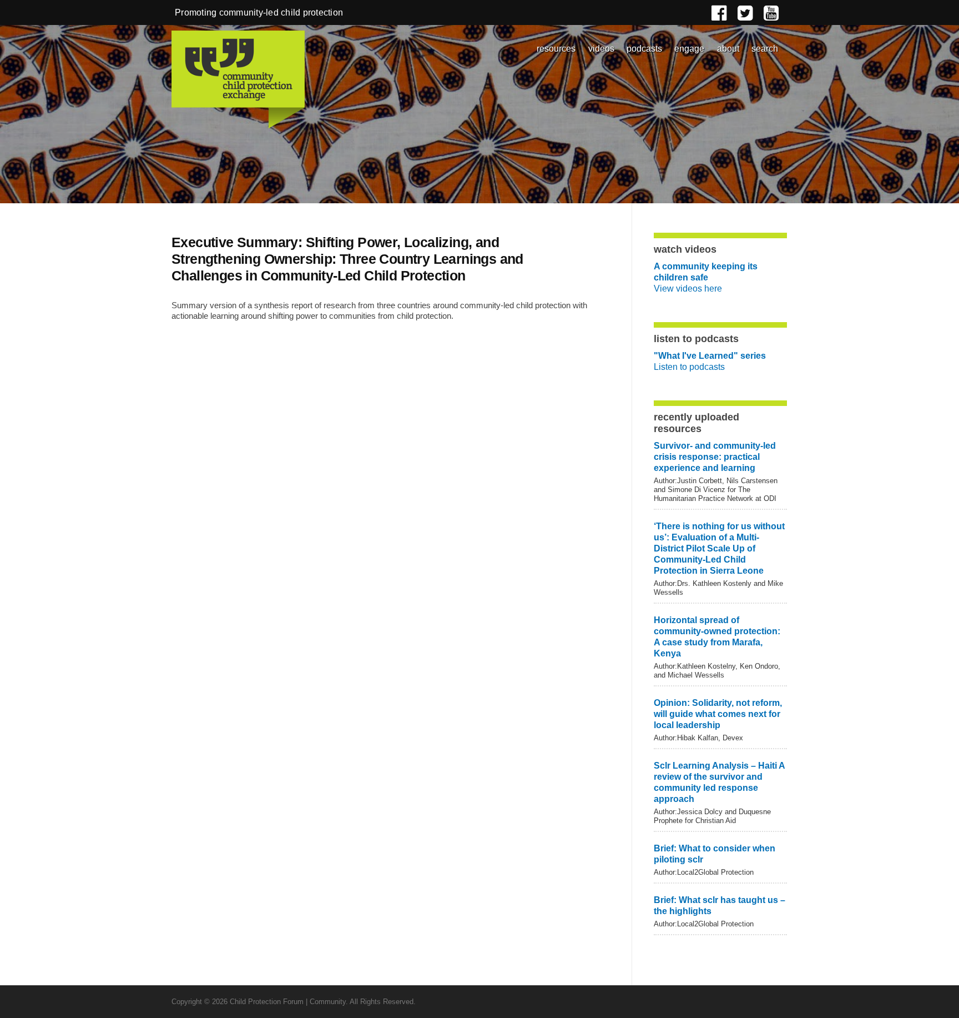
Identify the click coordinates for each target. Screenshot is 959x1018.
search (764, 48)
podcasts (644, 48)
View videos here (706, 277)
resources (556, 48)
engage (689, 48)
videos (601, 48)
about (728, 48)
